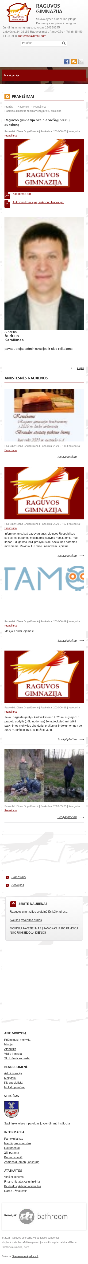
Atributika (10, 1049)
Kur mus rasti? (13, 1157)
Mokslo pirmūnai (14, 1087)
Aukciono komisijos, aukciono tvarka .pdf (38, 202)
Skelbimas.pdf (22, 194)
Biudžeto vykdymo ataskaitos (22, 1186)
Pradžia (8, 106)
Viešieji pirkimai (14, 1177)
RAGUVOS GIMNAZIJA (19, 12)
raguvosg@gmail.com (32, 36)
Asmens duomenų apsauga (21, 1162)
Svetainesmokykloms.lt (25, 1256)
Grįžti (80, 368)
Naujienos (23, 106)
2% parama (11, 1152)
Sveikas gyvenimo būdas (26, 920)
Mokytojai (10, 1078)
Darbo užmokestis (15, 1191)
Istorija (8, 1044)
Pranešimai (39, 106)
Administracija (13, 1073)
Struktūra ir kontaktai (17, 1058)
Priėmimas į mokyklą (17, 1039)
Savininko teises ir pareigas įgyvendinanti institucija (37, 1123)
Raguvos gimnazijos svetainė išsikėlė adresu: (39, 911)
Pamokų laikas (13, 1138)
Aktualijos (17, 885)
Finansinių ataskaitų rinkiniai (22, 1181)
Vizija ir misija (13, 1053)
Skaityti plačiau (67, 457)
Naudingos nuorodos (17, 1143)
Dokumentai (12, 1148)
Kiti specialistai (13, 1082)
